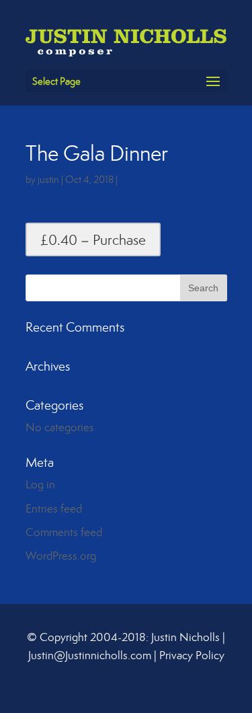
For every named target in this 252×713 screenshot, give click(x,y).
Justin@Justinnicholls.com (89, 655)
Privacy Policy (191, 655)
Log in (40, 484)
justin (48, 179)
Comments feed (64, 532)
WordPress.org (61, 555)
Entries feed (54, 508)
